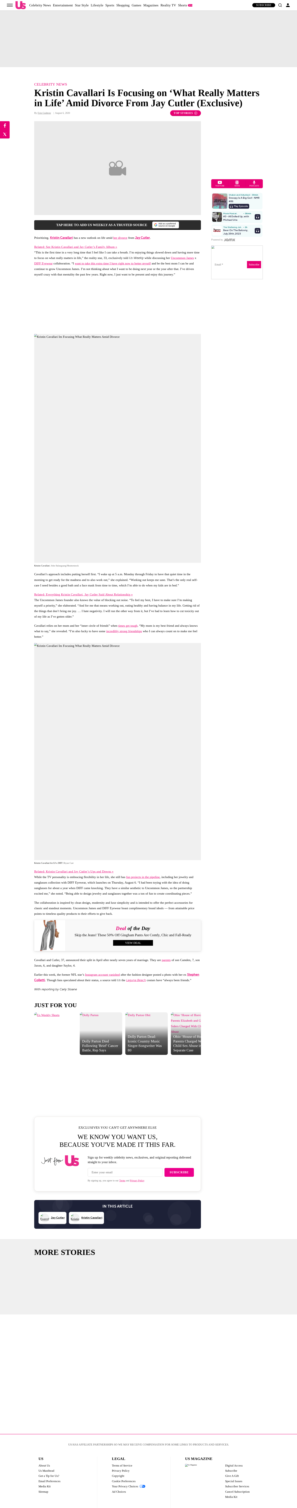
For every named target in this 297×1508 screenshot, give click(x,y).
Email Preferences (49, 1481)
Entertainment (63, 5)
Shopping (123, 5)
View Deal (133, 943)
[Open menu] (10, 5)
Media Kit (44, 1486)
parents (166, 960)
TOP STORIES (183, 113)
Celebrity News (40, 5)
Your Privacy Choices (125, 1486)
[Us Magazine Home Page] (20, 5)
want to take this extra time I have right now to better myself (113, 263)
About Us (44, 1465)
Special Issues (233, 1481)
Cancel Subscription (237, 1491)
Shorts (182, 5)
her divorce (120, 237)
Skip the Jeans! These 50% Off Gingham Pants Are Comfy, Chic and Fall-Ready (133, 935)
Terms (122, 1180)
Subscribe (263, 5)
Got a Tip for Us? (48, 1476)
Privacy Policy (137, 1180)
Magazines (150, 5)
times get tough (128, 625)
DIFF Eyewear (43, 263)
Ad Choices (119, 1491)
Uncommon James (182, 258)
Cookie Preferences (124, 1481)
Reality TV (168, 5)
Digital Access (234, 1465)
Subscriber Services (237, 1486)
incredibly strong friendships (124, 631)
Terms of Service (122, 1465)
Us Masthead (46, 1470)
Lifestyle (97, 5)
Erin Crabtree (44, 113)
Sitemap (43, 1491)
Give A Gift (232, 1476)
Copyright (118, 1476)
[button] (280, 5)
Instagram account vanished (102, 974)
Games (136, 5)
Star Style (82, 5)
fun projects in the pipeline (143, 877)
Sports (109, 5)
